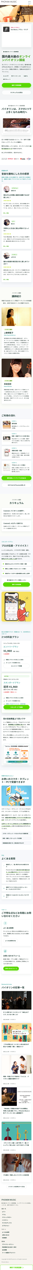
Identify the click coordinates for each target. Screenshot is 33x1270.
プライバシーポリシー (8, 1244)
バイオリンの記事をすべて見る (16, 1186)
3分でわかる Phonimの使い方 (16, 485)
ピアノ (4, 1212)
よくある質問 (5, 1232)
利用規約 (4, 1238)
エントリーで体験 (16, 666)
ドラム (4, 1214)
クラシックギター (7, 1217)
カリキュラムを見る (16, 92)
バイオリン (5, 1220)
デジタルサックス (7, 1223)
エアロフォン (5, 1225)
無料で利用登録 (16, 85)
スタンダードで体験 (16, 707)
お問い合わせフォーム (11, 968)
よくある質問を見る (10, 941)
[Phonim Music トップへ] (9, 2)
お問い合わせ (5, 1235)
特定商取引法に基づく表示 (9, 1247)
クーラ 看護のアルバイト (8, 1252)
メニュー (29, 2)
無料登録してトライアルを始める (16, 478)
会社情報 (4, 1250)
